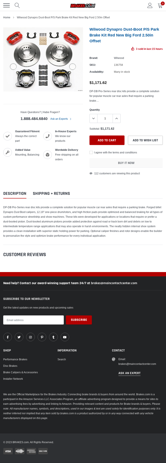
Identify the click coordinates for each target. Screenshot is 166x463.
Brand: (93, 58)
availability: (96, 71)
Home (6, 17)
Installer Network (13, 378)
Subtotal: (94, 128)
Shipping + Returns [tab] (51, 193)
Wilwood (119, 58)
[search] (17, 5)
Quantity (94, 109)
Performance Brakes (15, 359)
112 (96, 173)
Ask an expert (129, 373)
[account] (150, 5)
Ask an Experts (59, 118)
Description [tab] (14, 193)
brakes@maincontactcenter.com (114, 283)
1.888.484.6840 (34, 118)
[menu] (6, 5)
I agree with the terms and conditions (115, 152)
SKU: (92, 64)
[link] (7, 337)
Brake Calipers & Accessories (20, 372)
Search (61, 359)
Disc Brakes (10, 365)
